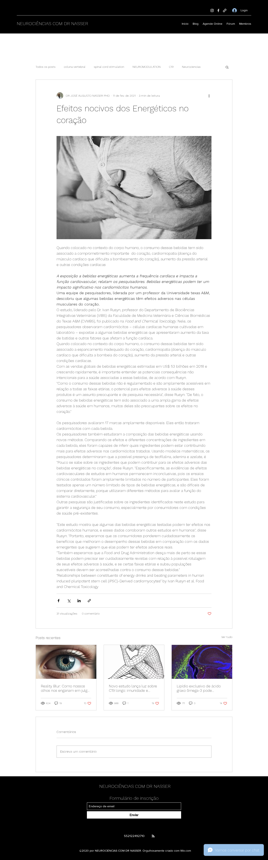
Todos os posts (45, 66)
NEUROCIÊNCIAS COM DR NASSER (52, 23)
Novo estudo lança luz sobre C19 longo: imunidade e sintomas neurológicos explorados (133, 688)
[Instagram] (212, 10)
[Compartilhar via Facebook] (59, 601)
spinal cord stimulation (109, 66)
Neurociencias (191, 66)
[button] (227, 67)
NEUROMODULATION (147, 66)
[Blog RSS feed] (153, 836)
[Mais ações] (208, 95)
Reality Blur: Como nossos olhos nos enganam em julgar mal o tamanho (65, 688)
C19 (171, 66)
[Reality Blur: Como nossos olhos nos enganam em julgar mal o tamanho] (66, 662)
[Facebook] (218, 10)
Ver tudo (226, 637)
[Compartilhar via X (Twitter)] (69, 601)
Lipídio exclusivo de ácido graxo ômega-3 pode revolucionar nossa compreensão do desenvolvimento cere (199, 688)
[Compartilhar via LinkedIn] (79, 601)
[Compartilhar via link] (89, 601)
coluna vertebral (74, 66)
